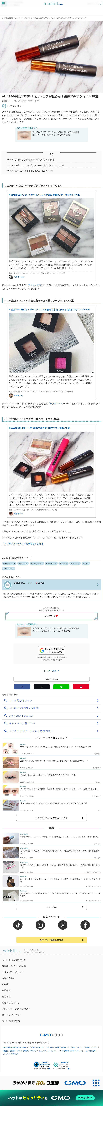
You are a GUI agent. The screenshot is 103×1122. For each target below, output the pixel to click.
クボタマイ (96, 768)
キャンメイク (51, 563)
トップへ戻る (50, 670)
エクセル (64, 563)
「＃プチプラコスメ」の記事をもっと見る (22, 543)
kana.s (98, 782)
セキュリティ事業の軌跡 (10, 1054)
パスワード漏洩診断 (52, 1047)
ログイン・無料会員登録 (51, 940)
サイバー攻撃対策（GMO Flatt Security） (71, 1051)
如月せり (97, 844)
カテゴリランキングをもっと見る (51, 818)
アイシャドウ (34, 285)
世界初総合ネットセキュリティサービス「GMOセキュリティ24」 (23, 1047)
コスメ (86, 563)
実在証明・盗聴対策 (9, 1051)
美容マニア (23, 563)
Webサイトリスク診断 (68, 1047)
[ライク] (100, 2)
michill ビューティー (15, 106)
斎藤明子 (97, 754)
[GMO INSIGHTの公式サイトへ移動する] (51, 1033)
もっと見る (51, 906)
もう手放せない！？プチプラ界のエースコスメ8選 (31, 171)
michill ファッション (93, 886)
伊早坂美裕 (96, 796)
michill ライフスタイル (92, 872)
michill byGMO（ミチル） (11, 18)
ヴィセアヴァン (37, 563)
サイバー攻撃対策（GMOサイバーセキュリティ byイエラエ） (36, 1051)
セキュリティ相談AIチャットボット (88, 1047)
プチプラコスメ (55, 403)
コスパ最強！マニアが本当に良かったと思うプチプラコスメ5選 (37, 165)
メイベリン (75, 563)
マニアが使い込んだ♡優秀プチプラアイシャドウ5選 (32, 160)
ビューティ (28, 18)
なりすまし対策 (90, 1051)
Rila (99, 810)
